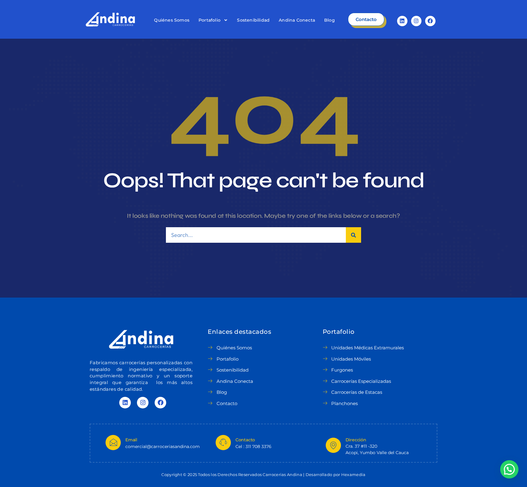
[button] (509, 469)
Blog (329, 20)
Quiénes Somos (171, 20)
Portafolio (209, 20)
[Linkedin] (402, 21)
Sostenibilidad (253, 20)
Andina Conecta (297, 20)
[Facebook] (430, 21)
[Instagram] (416, 21)
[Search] (353, 235)
